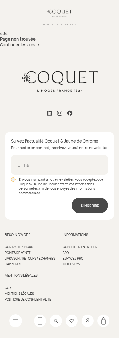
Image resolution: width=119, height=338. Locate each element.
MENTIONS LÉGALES (19, 293)
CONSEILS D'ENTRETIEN (80, 247)
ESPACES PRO (73, 258)
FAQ (66, 252)
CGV (8, 288)
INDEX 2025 (71, 264)
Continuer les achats (20, 45)
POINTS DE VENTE (18, 252)
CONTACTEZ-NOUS (19, 247)
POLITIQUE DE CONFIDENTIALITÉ (28, 299)
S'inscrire (90, 205)
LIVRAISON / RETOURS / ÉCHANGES (30, 258)
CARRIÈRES (13, 264)
